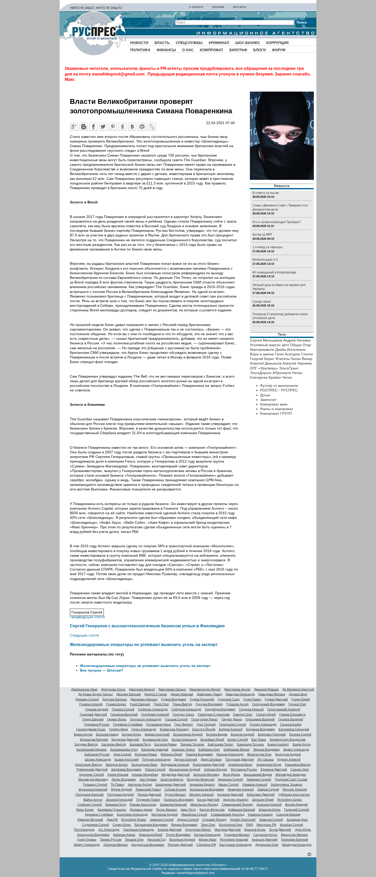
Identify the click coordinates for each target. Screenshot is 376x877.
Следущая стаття (84, 635)
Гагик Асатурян (287, 354)
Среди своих (261, 301)
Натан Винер (301, 359)
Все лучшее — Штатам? (101, 670)
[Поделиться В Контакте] (132, 127)
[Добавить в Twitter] (103, 127)
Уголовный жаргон (265, 345)
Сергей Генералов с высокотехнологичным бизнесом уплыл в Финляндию (147, 625)
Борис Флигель (277, 359)
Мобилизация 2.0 (265, 259)
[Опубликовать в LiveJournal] (152, 127)
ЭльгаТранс (289, 368)
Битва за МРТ (262, 234)
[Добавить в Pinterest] (113, 127)
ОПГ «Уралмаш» (264, 368)
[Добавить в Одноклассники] (122, 127)
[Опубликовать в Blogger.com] (84, 127)
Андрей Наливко (297, 340)
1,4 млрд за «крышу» (267, 247)
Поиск (302, 22)
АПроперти (281, 373)
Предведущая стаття (87, 617)
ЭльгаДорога (260, 373)
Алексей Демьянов (265, 363)
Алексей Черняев (297, 363)
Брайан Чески (280, 377)
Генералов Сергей (86, 612)
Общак (296, 345)
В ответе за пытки (265, 193)
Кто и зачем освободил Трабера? (276, 222)
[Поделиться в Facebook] (93, 127)
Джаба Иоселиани (290, 349)
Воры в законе (262, 354)
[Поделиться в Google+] (74, 127)
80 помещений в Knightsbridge (274, 272)
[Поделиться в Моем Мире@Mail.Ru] (142, 127)
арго (285, 345)
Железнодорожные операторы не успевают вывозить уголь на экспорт (144, 644)
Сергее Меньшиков (266, 340)
